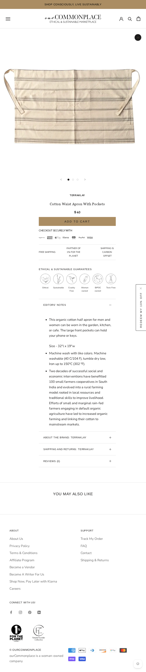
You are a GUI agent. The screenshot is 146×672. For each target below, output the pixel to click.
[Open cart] (138, 19)
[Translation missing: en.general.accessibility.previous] (61, 179)
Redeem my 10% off (141, 310)
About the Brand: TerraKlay (64, 437)
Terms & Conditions (23, 553)
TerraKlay (77, 195)
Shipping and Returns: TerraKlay (68, 449)
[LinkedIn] (39, 612)
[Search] (130, 19)
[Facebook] (11, 612)
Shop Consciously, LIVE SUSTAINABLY (47, 4)
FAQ (84, 546)
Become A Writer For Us (27, 574)
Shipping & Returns (95, 560)
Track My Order (92, 539)
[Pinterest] (29, 612)
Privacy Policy (20, 546)
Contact (86, 553)
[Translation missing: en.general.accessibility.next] (85, 179)
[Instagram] (20, 612)
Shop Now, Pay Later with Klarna (33, 581)
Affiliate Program (22, 560)
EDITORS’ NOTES (54, 304)
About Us (16, 539)
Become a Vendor (22, 567)
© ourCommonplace (25, 649)
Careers (15, 588)
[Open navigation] (8, 18)
